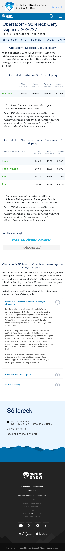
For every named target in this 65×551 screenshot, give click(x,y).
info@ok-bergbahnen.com (22, 434)
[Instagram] (37, 525)
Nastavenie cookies (32, 516)
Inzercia (32, 490)
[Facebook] (46, 525)
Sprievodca (10, 39)
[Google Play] (26, 533)
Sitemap (32, 510)
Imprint (32, 500)
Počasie (36, 39)
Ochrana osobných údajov (32, 503)
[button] (51, 16)
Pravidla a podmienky (32, 506)
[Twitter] (29, 525)
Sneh (24, 39)
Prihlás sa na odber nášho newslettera (32, 495)
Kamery (49, 39)
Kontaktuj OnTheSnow (32, 486)
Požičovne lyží (31, 247)
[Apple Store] (42, 533)
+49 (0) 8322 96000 (16, 429)
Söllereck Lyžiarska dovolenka (31, 239)
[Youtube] (21, 525)
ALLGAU (7, 34)
